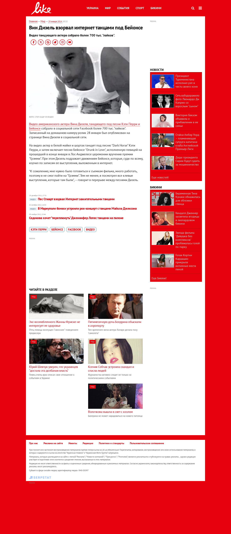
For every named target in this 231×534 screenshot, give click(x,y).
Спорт (140, 8)
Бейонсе (57, 229)
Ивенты (73, 443)
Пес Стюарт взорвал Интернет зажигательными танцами (72, 199)
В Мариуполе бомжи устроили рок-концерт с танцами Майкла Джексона (83, 208)
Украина (93, 8)
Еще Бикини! (159, 278)
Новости (157, 70)
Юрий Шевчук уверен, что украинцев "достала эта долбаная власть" (53, 369)
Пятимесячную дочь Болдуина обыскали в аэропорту (114, 324)
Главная (33, 21)
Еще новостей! (160, 177)
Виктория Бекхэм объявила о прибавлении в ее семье (187, 120)
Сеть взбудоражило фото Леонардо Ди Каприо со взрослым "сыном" (187, 101)
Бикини (156, 8)
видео (90, 229)
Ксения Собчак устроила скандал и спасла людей (111, 369)
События (123, 8)
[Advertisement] (86, 262)
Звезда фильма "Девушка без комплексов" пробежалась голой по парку (188, 240)
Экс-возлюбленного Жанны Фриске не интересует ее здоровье (54, 324)
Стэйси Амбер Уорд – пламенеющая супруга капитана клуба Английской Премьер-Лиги (187, 142)
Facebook (74, 229)
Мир (108, 8)
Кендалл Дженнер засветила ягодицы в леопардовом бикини (187, 218)
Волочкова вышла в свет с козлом (110, 412)
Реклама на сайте (53, 443)
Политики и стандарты (111, 443)
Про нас (33, 443)
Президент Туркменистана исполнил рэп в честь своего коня (187, 81)
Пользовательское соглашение (147, 443)
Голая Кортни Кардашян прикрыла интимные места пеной (186, 262)
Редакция (88, 443)
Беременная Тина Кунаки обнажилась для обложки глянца (188, 199)
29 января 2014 (55, 21)
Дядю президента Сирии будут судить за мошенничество (187, 161)
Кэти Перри (39, 229)
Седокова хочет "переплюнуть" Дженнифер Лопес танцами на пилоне (76, 218)
